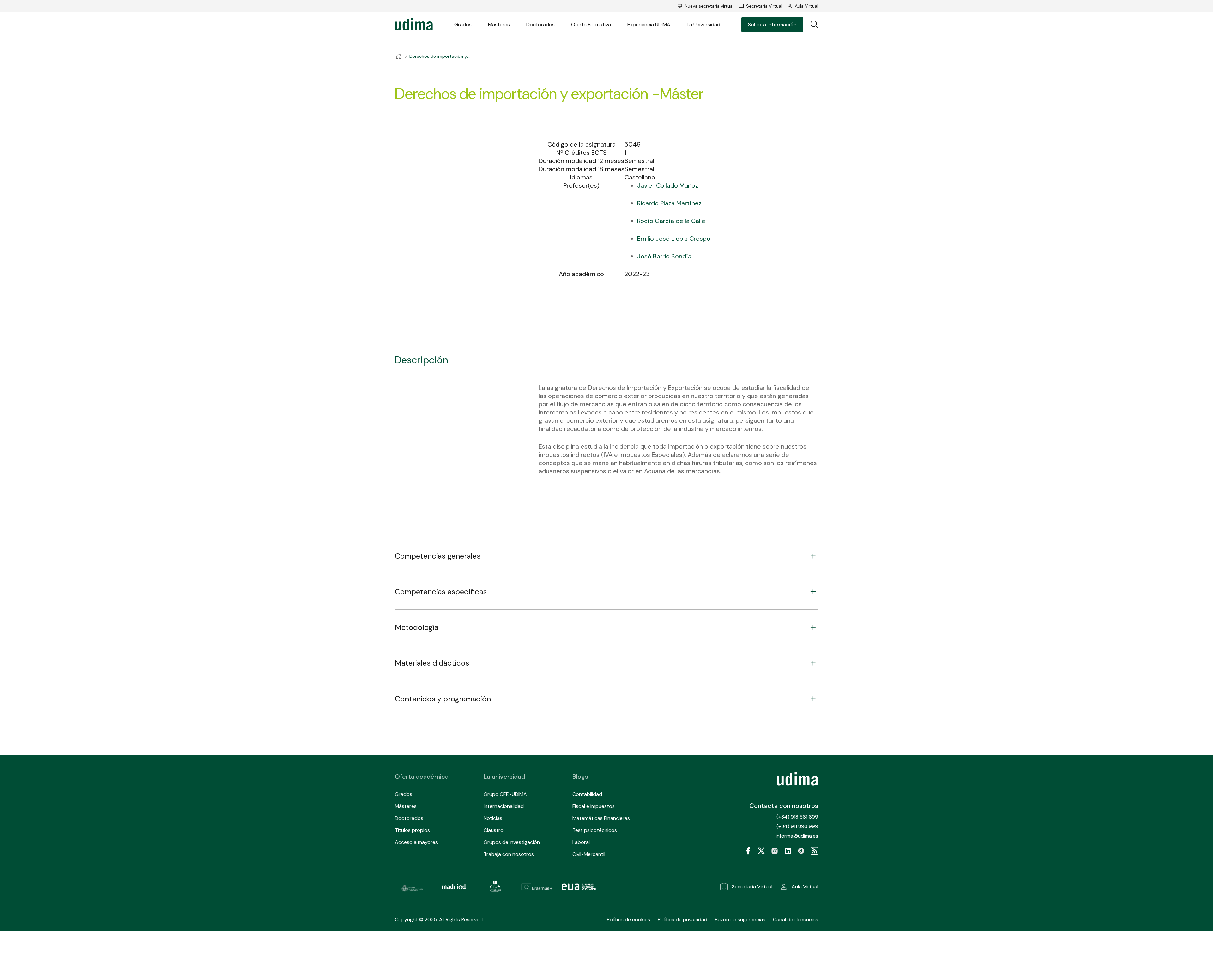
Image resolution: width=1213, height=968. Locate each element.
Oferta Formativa (591, 24)
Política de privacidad (682, 919)
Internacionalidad (504, 806)
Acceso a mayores (416, 842)
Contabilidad (587, 794)
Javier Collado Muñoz (667, 185)
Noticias (493, 818)
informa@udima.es (797, 835)
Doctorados (540, 24)
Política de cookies (628, 919)
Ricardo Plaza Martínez (669, 203)
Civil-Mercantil (588, 854)
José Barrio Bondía (664, 256)
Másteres (499, 24)
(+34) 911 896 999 (797, 826)
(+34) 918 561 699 (797, 817)
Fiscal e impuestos (593, 806)
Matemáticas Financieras (601, 818)
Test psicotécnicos (594, 830)
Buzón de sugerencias (740, 919)
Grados (463, 24)
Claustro (494, 830)
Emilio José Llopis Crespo (673, 238)
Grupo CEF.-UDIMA (505, 794)
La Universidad (703, 24)
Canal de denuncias (795, 919)
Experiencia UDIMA (648, 24)
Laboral (581, 842)
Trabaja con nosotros (509, 854)
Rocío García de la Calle (671, 221)
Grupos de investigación (512, 842)
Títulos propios (412, 830)
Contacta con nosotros (783, 806)
